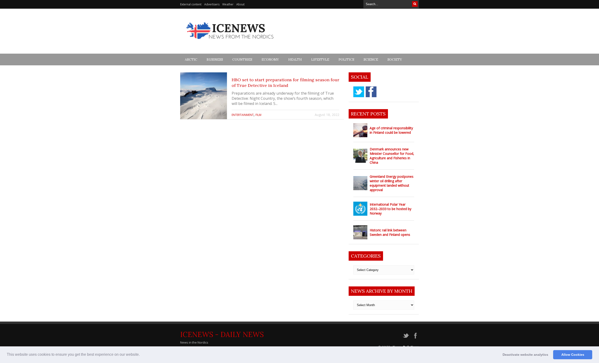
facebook (371, 91)
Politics (346, 59)
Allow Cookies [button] (572, 354)
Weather (228, 4)
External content (190, 4)
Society (394, 59)
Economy (270, 59)
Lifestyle (320, 59)
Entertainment (243, 115)
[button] (141, 355)
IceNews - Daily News (222, 334)
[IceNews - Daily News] (230, 42)
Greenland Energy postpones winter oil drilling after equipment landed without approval (391, 183)
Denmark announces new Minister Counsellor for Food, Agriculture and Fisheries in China (392, 156)
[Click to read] (203, 95)
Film (258, 115)
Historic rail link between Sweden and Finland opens (390, 232)
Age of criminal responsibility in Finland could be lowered (391, 130)
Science (371, 59)
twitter (358, 91)
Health (295, 59)
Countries (242, 59)
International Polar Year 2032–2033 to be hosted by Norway (390, 208)
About (240, 4)
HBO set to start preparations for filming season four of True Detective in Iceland (285, 82)
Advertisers (211, 4)
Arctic (191, 59)
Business (215, 59)
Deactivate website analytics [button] (525, 354)
